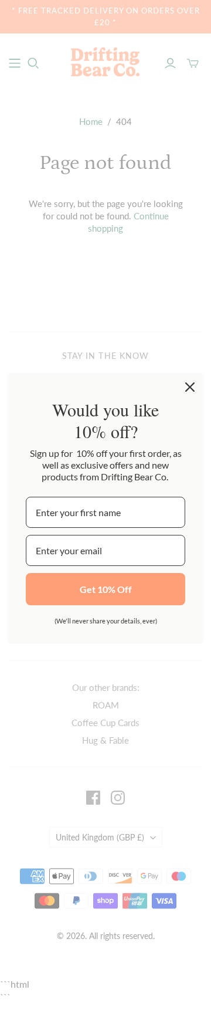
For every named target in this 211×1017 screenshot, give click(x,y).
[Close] (190, 387)
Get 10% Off (106, 589)
